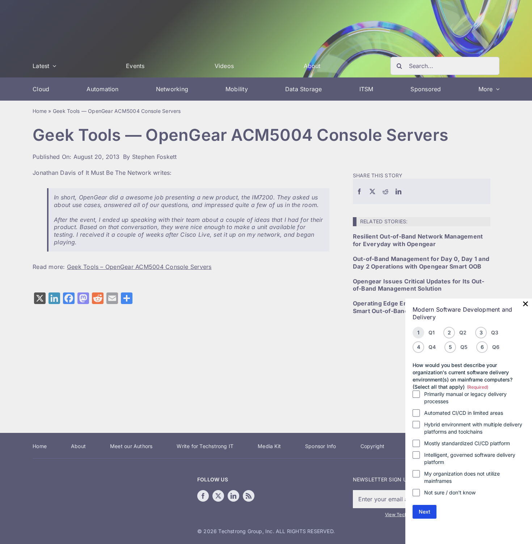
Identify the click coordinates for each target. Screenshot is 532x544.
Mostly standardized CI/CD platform (467, 443)
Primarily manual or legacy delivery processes (465, 397)
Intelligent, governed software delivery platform (469, 458)
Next (424, 512)
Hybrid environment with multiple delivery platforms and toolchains (473, 428)
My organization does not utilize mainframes (462, 477)
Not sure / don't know (450, 492)
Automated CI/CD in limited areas (463, 413)
